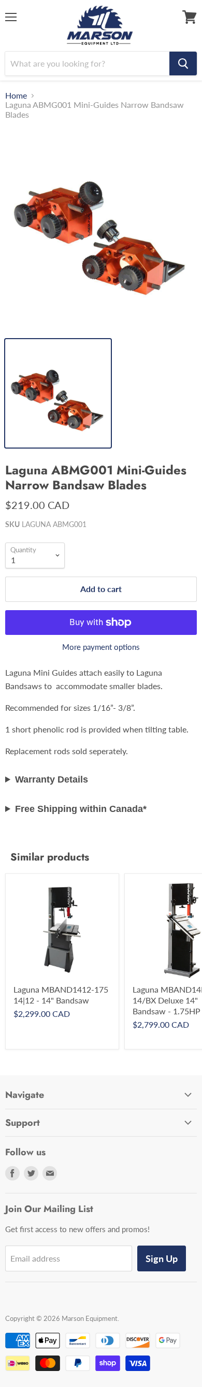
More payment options (101, 647)
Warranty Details (51, 779)
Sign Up (162, 1258)
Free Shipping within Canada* (81, 809)
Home (16, 95)
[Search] (183, 63)
